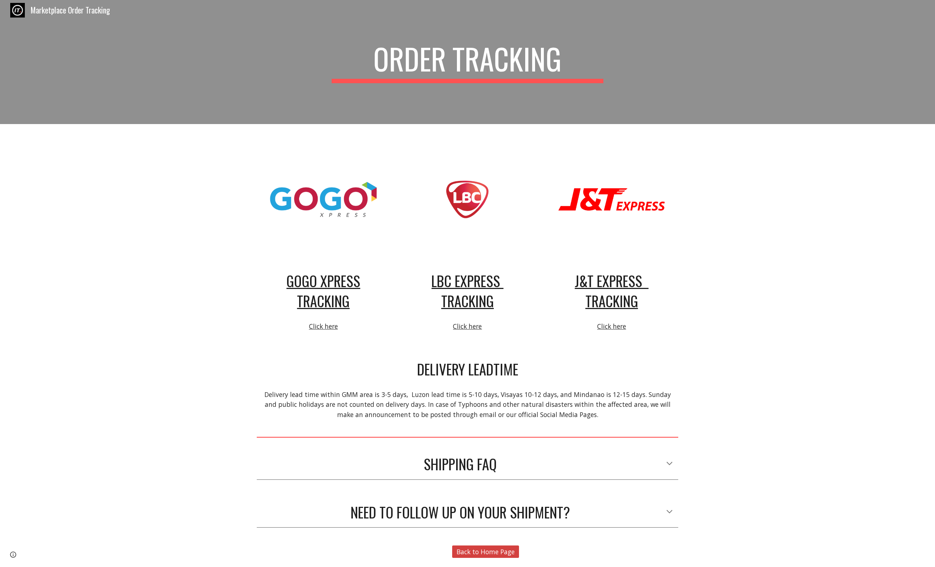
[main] (467, 62)
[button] (669, 464)
